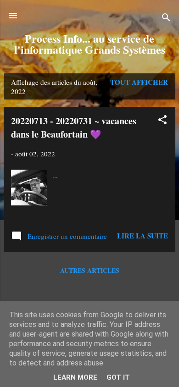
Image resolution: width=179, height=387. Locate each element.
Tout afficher (139, 82)
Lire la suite (142, 236)
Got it (118, 377)
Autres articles (89, 270)
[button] (162, 121)
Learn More (75, 377)
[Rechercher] (166, 19)
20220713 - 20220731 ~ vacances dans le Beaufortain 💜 (73, 127)
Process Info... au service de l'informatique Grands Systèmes (89, 43)
